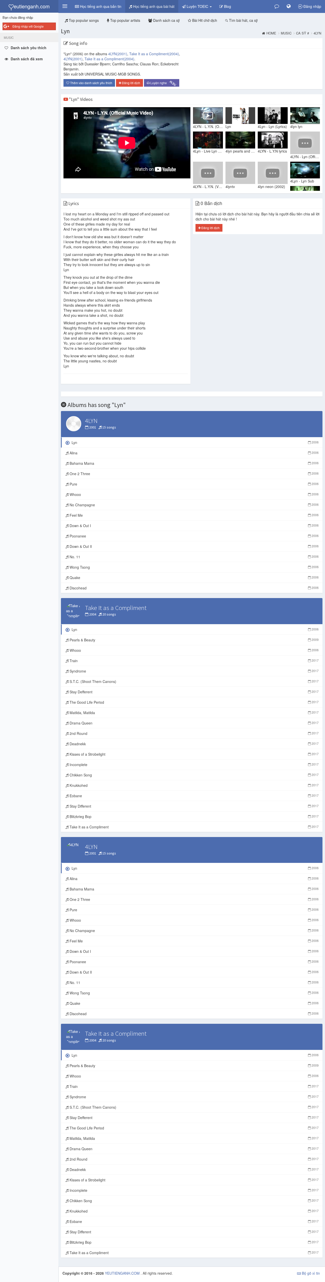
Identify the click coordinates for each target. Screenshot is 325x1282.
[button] (64, 6)
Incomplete (194, 764)
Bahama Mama (194, 463)
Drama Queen (194, 723)
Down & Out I (194, 525)
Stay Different (194, 806)
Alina (194, 452)
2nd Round (194, 733)
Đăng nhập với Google (28, 26)
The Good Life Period (194, 702)
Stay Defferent (194, 691)
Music (286, 33)
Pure (194, 484)
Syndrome (194, 671)
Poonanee (194, 535)
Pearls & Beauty (194, 639)
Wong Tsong (194, 567)
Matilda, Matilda (194, 712)
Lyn (65, 31)
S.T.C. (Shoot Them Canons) (194, 681)
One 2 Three (194, 473)
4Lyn (317, 33)
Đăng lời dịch (130, 83)
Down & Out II (194, 546)
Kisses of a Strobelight (194, 754)
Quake (194, 577)
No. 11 (194, 556)
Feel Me (194, 515)
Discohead (194, 587)
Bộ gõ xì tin (310, 1273)
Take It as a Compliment (154, 53)
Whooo (194, 494)
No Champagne (194, 504)
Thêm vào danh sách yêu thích (90, 83)
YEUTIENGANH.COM (123, 1273)
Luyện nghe (163, 83)
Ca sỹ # (302, 33)
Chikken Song (194, 774)
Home (271, 33)
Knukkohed (194, 785)
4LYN (117, 53)
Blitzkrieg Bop (194, 816)
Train (194, 660)
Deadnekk (194, 743)
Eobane (194, 795)
